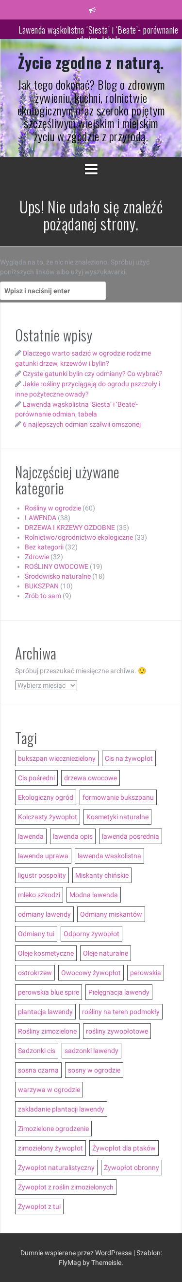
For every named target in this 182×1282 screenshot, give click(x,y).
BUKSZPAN (42, 586)
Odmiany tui (36, 934)
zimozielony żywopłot (50, 1148)
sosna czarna (38, 1070)
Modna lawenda (93, 895)
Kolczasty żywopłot (47, 817)
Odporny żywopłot (91, 934)
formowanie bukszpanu (118, 797)
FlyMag (70, 1262)
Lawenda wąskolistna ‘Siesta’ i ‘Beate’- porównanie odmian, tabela (98, 33)
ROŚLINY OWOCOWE (56, 566)
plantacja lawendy (45, 1012)
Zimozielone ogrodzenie (53, 1128)
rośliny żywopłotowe (117, 1031)
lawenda (31, 836)
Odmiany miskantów (111, 914)
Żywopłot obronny (131, 1167)
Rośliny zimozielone (47, 1031)
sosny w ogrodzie (94, 1070)
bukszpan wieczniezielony (57, 758)
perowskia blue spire (48, 992)
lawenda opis (73, 836)
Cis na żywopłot (129, 758)
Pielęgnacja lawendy (118, 992)
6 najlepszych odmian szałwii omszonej (82, 424)
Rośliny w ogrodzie (53, 508)
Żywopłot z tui (39, 1206)
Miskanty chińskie (102, 875)
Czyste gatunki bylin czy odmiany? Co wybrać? (93, 373)
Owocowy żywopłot (91, 973)
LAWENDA (40, 518)
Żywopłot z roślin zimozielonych (66, 1187)
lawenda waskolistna (109, 856)
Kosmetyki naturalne (117, 817)
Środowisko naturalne (58, 576)
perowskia (145, 973)
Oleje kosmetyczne (46, 953)
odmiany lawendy (44, 914)
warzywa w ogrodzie (49, 1089)
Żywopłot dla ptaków (124, 1148)
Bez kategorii (44, 547)
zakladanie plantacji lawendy (61, 1109)
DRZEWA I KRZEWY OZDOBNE (70, 527)
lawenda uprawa (43, 856)
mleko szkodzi (39, 895)
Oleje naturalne (105, 953)
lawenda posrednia (130, 836)
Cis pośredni (36, 778)
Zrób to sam (43, 596)
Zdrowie (37, 557)
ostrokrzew (35, 973)
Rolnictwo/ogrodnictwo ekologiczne (79, 537)
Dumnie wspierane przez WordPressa (76, 1253)
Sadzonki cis (36, 1051)
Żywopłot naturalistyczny (56, 1167)
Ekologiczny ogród (45, 797)
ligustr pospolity (42, 875)
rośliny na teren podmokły (121, 1012)
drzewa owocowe (90, 778)
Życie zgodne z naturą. (91, 62)
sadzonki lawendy (91, 1051)
